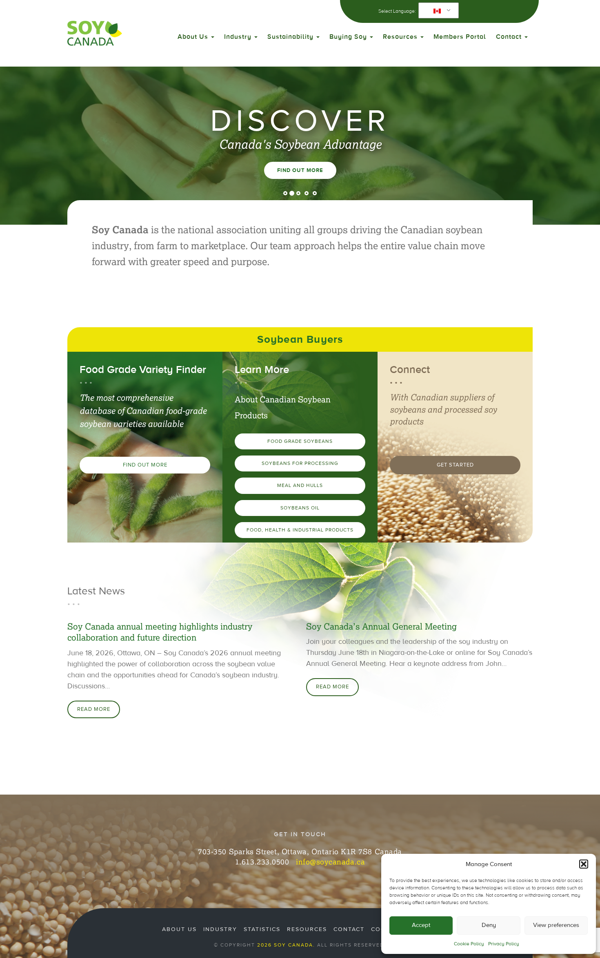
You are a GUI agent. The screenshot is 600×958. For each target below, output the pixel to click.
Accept (421, 925)
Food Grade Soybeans (300, 441)
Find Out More (300, 170)
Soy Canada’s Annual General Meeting (381, 626)
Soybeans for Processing (300, 463)
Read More (93, 709)
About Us (194, 37)
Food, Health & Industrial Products (300, 530)
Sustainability (291, 37)
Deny (489, 925)
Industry (238, 37)
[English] (437, 10)
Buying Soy (349, 37)
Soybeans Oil (300, 508)
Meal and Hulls (300, 485)
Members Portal (459, 37)
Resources (401, 37)
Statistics (262, 929)
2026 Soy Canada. (286, 945)
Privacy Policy (503, 943)
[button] (584, 864)
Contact (510, 37)
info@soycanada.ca (330, 861)
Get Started (455, 465)
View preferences (556, 925)
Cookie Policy (469, 943)
